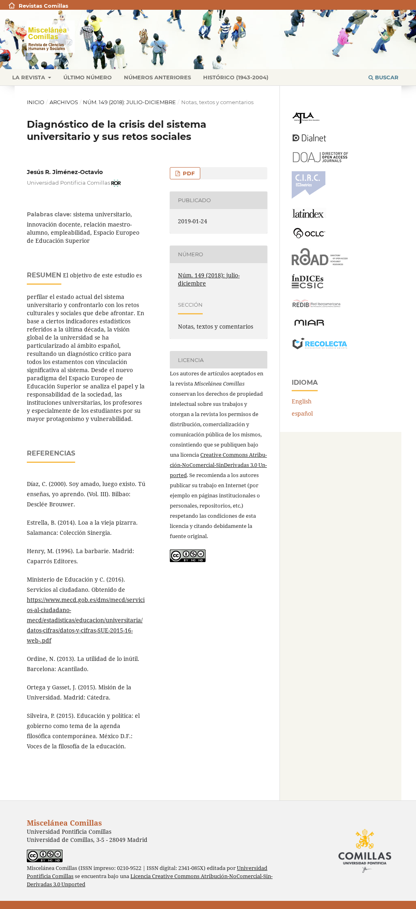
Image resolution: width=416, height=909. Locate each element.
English (302, 401)
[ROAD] (320, 263)
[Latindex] (309, 216)
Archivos (64, 102)
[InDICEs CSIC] (307, 286)
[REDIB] (316, 307)
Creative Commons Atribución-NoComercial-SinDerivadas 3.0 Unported (218, 465)
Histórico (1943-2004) (236, 77)
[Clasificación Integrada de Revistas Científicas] (308, 197)
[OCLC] (311, 237)
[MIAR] (309, 325)
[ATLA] (306, 122)
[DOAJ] (320, 160)
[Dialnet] (309, 141)
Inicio (35, 102)
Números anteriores (157, 77)
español (302, 413)
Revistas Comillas (43, 5)
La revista (29, 77)
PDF (188, 173)
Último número (87, 77)
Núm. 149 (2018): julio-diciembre (129, 102)
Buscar (386, 77)
